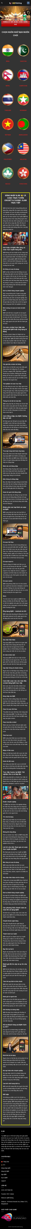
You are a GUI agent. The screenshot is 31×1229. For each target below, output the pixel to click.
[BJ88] (15, 2)
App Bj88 (3, 1174)
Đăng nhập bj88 (5, 1168)
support (3, 1181)
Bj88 (4, 208)
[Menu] (28, 3)
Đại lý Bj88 (4, 1177)
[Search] (1, 2)
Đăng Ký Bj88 (5, 1171)
